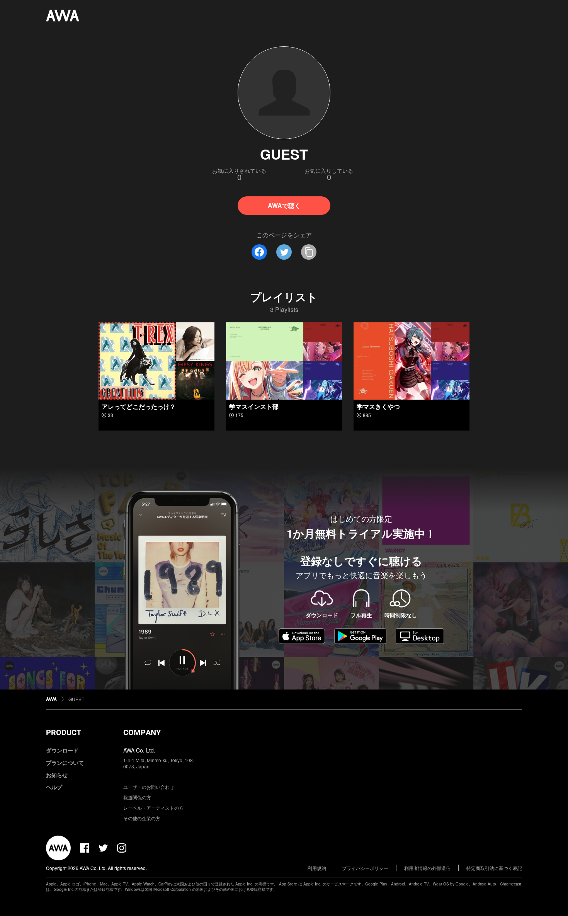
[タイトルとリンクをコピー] (308, 252)
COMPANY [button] (142, 732)
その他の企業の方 (141, 818)
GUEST (76, 699)
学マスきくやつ (378, 406)
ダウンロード (62, 750)
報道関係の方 (137, 797)
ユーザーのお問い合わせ (148, 786)
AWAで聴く (284, 205)
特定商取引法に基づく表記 (494, 868)
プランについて (65, 762)
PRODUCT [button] (63, 732)
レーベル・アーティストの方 (153, 807)
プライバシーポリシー (365, 868)
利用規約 (317, 868)
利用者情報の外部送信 (427, 868)
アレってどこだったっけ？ (139, 406)
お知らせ (57, 775)
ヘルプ (54, 787)
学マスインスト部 (254, 406)
